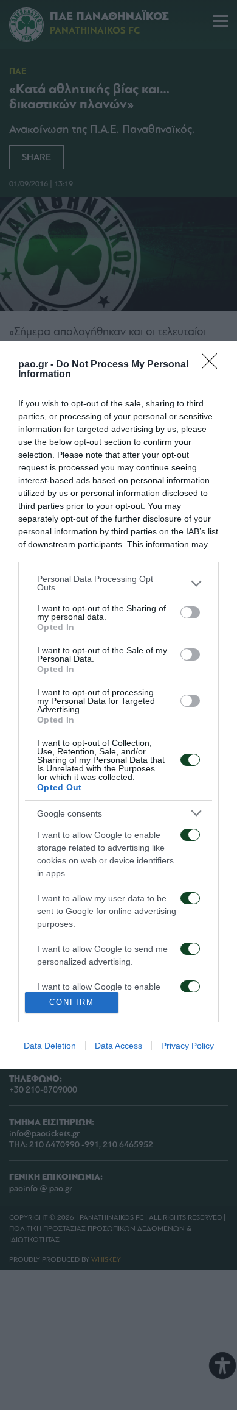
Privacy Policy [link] (187, 1045)
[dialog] (118, 704)
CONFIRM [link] (71, 1002)
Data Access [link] (118, 1045)
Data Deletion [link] (50, 1045)
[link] (213, 365)
